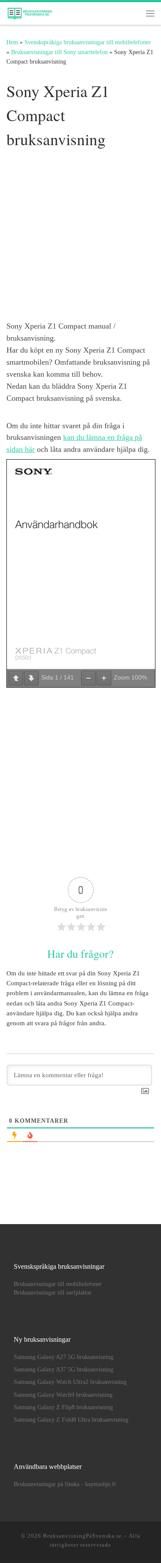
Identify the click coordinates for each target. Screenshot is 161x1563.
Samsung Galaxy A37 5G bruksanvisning (63, 1369)
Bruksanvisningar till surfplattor (52, 1292)
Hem (12, 42)
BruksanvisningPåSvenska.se (82, 1536)
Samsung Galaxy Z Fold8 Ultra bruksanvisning (71, 1420)
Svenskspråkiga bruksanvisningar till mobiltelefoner (87, 42)
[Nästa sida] (31, 678)
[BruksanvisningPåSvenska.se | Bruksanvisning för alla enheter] (29, 11)
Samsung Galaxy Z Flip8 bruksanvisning (63, 1407)
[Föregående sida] (16, 678)
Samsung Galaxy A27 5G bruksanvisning (63, 1357)
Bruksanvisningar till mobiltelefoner (58, 1284)
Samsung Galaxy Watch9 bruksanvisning (63, 1395)
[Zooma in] (104, 678)
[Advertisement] (80, 236)
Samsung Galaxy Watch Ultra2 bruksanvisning (70, 1382)
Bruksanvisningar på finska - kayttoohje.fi (65, 1484)
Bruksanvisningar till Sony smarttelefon (59, 52)
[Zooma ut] (88, 678)
